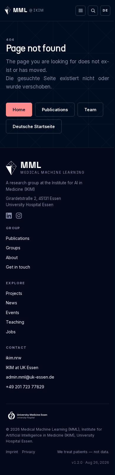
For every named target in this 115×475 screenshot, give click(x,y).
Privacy (28, 452)
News (11, 302)
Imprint (12, 452)
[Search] (93, 11)
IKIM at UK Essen (22, 367)
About (12, 257)
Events (12, 312)
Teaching (15, 321)
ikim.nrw (14, 357)
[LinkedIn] (9, 216)
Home (19, 109)
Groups (13, 247)
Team (90, 109)
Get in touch (18, 266)
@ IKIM (36, 10)
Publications (55, 109)
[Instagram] (19, 216)
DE (105, 10)
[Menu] (80, 11)
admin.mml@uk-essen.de (30, 376)
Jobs (11, 331)
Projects (14, 293)
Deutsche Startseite (34, 126)
